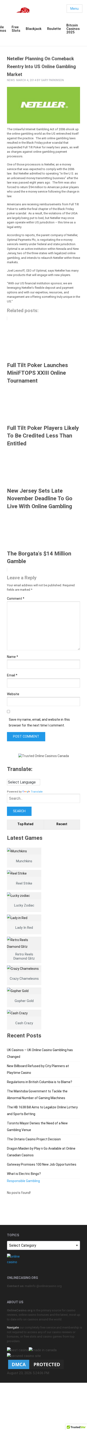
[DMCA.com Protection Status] (36, 1364)
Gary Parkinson (52, 80)
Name (12, 657)
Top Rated (25, 824)
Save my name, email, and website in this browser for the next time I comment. (39, 722)
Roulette (54, 29)
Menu (74, 8)
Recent (61, 824)
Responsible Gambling (23, 1181)
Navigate (13, 1327)
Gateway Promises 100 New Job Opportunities (41, 1164)
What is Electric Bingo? (24, 1174)
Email (12, 675)
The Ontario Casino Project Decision (34, 1139)
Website (13, 694)
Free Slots (16, 29)
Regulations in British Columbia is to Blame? (39, 1082)
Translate (37, 791)
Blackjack (34, 29)
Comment (15, 598)
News (11, 80)
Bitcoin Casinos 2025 (73, 28)
